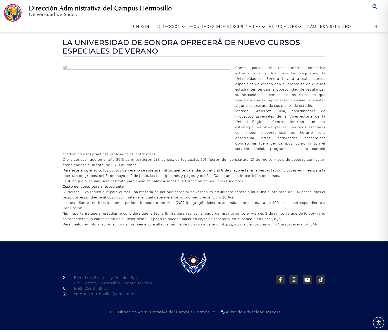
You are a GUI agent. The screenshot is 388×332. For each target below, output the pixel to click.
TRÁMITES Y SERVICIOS (328, 27)
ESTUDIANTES (283, 27)
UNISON (141, 27)
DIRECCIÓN (169, 27)
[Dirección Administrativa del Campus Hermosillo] (13, 12)
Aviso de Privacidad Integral (253, 312)
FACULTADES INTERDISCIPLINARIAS (225, 27)
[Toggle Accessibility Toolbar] (379, 322)
